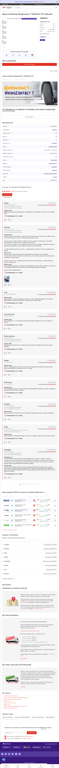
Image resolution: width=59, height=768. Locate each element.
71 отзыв (41, 500)
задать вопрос (8, 197)
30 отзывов (41, 505)
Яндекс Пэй (6, 704)
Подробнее (41, 1)
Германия (54, 166)
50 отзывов (41, 515)
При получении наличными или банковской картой (16, 697)
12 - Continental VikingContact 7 (19, 79)
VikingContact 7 (25, 11)
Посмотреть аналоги (29, 64)
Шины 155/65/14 (50, 717)
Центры (21, 4)
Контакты (47, 747)
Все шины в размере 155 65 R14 (9, 530)
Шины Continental (7, 717)
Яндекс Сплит (7, 701)
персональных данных (27, 736)
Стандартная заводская (50, 173)
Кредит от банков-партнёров (10, 707)
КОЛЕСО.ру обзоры (6, 79)
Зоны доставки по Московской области (30, 630)
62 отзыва (41, 520)
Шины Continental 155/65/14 (22, 717)
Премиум (54, 170)
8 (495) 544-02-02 (39, 4)
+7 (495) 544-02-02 (38, 608)
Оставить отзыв (7, 194)
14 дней (55, 177)
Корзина (29, 766)
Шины (13, 11)
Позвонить (41, 766)
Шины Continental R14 (37, 717)
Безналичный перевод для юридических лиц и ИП (15, 706)
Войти (17, 766)
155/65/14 (54, 129)
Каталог (9, 11)
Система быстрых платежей (10, 695)
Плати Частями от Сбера (10, 702)
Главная (4, 11)
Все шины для (50, 544)
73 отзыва (41, 525)
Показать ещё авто (8, 578)
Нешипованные (53, 146)
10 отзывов (41, 510)
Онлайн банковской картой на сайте (12, 699)
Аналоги (43, 36)
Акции (27, 747)
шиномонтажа (24, 602)
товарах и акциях (26, 738)
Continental (18, 11)
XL (56, 156)
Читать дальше (29, 116)
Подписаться (31, 732)
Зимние (55, 143)
